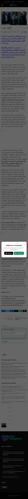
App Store (9, 253)
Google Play (20, 253)
